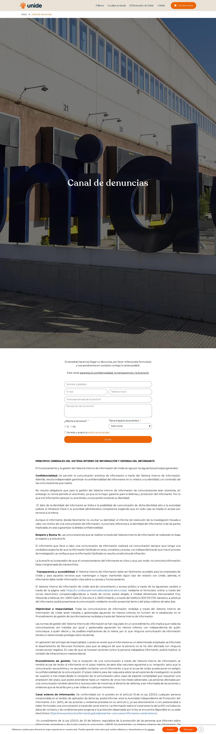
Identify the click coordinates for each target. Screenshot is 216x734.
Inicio (24, 14)
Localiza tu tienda (117, 5)
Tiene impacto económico (124, 420)
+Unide (161, 5)
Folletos (100, 5)
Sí (68, 426)
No (74, 426)
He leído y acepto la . (88, 432)
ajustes (151, 729)
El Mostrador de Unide (142, 5)
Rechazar (188, 729)
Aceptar (170, 729)
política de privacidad (98, 432)
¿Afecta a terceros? (75, 421)
